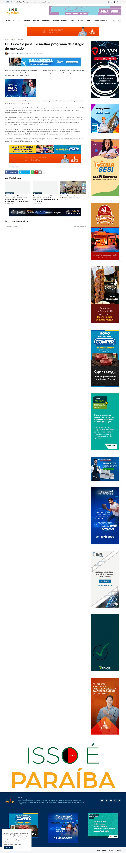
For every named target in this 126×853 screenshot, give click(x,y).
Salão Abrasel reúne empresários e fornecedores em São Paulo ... (34, 2)
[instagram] (114, 2)
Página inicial (9, 40)
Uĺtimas (26, 21)
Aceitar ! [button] (8, 847)
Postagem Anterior (12, 226)
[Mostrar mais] (43, 172)
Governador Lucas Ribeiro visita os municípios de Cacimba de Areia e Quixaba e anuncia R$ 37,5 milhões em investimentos (45, 198)
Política (88, 21)
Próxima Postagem (79, 226)
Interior (56, 21)
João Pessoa (46, 21)
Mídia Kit (118, 850)
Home (8, 21)
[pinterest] (119, 800)
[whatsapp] (108, 2)
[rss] (120, 2)
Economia (64, 21)
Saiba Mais (17, 845)
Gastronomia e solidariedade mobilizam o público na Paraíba (70, 197)
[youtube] (111, 2)
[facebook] (102, 800)
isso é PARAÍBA (19, 40)
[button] (114, 21)
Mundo (80, 21)
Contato (110, 850)
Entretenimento (99, 21)
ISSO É (16, 21)
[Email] (40, 172)
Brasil (73, 21)
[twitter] (117, 2)
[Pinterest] (36, 172)
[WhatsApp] (32, 172)
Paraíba (36, 21)
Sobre (104, 850)
